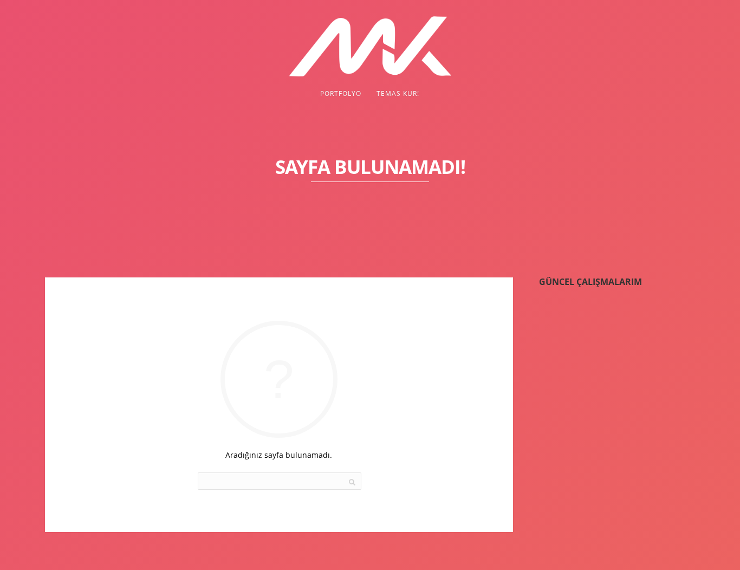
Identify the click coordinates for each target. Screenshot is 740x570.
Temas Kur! (398, 93)
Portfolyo (340, 93)
